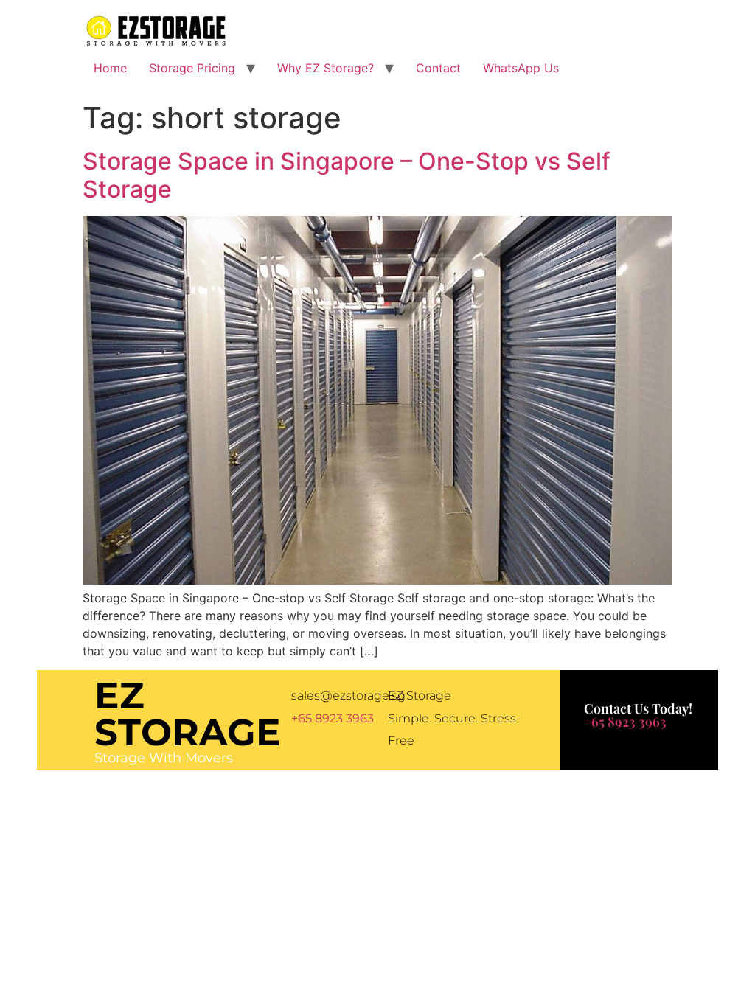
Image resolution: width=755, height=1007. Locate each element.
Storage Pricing (192, 67)
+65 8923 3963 (332, 718)
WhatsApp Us (521, 67)
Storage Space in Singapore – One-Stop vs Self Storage (346, 175)
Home (110, 67)
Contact (438, 67)
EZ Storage (187, 714)
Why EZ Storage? (325, 67)
